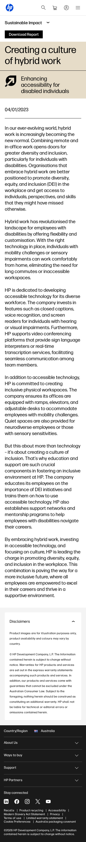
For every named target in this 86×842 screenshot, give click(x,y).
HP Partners (13, 780)
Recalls (9, 810)
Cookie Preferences (17, 821)
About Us (11, 743)
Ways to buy (13, 755)
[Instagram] (27, 801)
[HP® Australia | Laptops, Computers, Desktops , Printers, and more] (9, 7)
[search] (43, 7)
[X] (37, 801)
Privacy (55, 814)
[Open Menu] (78, 7)
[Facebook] (16, 801)
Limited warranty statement (44, 818)
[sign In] (66, 7)
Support (10, 768)
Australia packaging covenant (56, 821)
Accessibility (57, 810)
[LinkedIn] (6, 801)
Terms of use (12, 818)
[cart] (55, 7)
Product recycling (31, 810)
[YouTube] (48, 801)
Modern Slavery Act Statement (24, 814)
